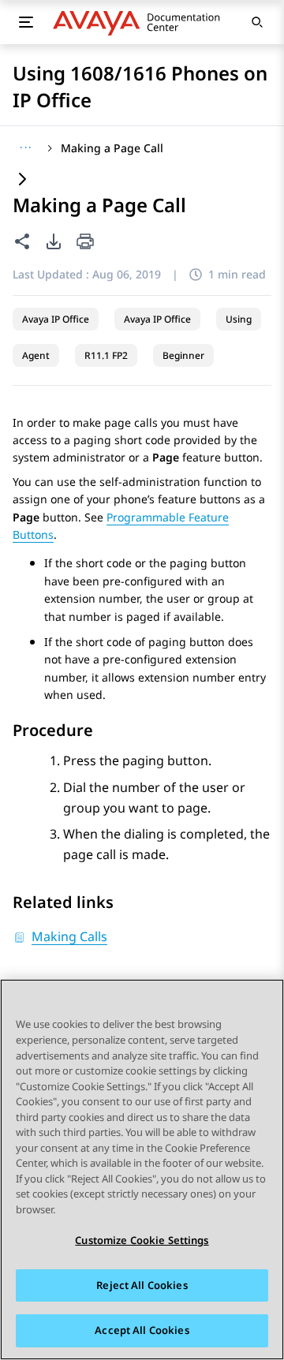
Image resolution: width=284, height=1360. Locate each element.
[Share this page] (22, 241)
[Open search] (257, 22)
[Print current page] (85, 242)
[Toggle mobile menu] (25, 22)
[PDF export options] (53, 241)
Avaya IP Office (55, 319)
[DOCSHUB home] (141, 22)
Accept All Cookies (142, 1330)
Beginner (183, 355)
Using (239, 319)
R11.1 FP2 (106, 355)
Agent (36, 355)
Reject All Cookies (141, 1285)
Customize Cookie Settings (141, 1240)
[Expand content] (22, 180)
